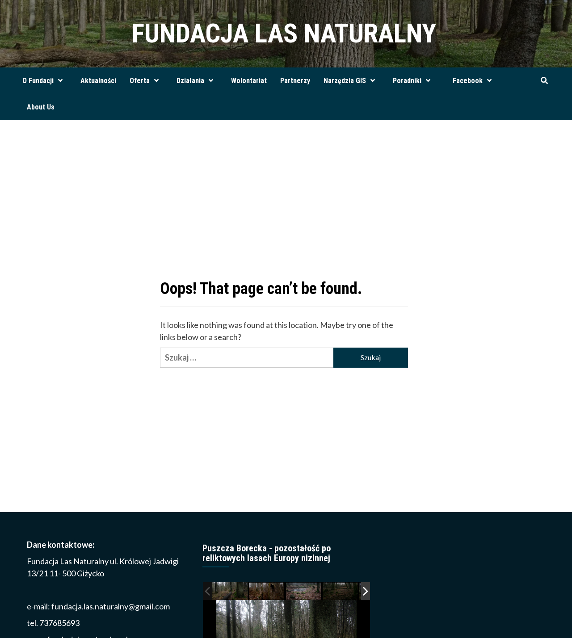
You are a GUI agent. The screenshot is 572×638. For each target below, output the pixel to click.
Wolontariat (249, 80)
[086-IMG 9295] (340, 591)
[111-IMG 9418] (230, 591)
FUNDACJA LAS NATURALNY (284, 33)
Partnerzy (295, 80)
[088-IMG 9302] (304, 591)
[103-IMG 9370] (267, 591)
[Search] (544, 80)
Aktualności (98, 80)
